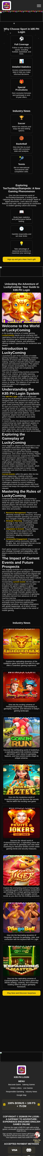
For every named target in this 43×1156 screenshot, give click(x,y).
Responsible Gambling (15, 1092)
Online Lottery (16, 1088)
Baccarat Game (14, 1085)
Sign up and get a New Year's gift (21, 259)
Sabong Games (28, 1085)
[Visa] (14, 1150)
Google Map (21, 1095)
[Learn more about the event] (21, 21)
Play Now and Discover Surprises (21, 993)
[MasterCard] (28, 1150)
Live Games (28, 1088)
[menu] (38, 5)
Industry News (31, 1092)
